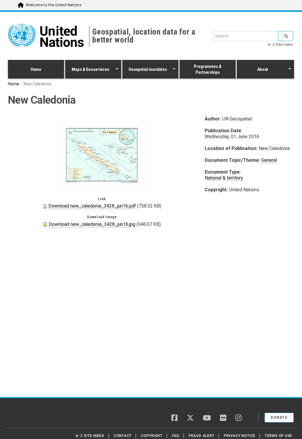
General (269, 160)
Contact (123, 436)
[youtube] (207, 418)
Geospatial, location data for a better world (144, 36)
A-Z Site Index (280, 45)
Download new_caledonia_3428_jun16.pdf (92, 206)
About (252, 70)
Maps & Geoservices (87, 70)
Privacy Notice (239, 436)
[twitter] (190, 418)
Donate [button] (279, 417)
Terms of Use (278, 436)
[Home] (29, 415)
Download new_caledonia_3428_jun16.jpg (92, 224)
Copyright (152, 436)
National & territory (224, 178)
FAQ (175, 436)
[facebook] (174, 418)
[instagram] (238, 418)
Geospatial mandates (144, 70)
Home (36, 69)
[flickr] (223, 418)
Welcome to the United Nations (53, 5)
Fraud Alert (201, 436)
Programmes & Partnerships (207, 69)
